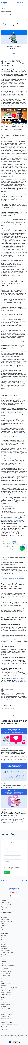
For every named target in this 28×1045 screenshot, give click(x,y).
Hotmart (3, 963)
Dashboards (4, 917)
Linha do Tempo (5, 919)
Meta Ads (3, 946)
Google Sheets (5, 954)
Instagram (3, 935)
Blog (2, 8)
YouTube (3, 944)
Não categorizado (6, 11)
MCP (2, 930)
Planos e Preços (5, 902)
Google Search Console (7, 952)
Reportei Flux (4, 1026)
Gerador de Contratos (6, 973)
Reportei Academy (6, 909)
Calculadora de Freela (6, 971)
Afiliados (3, 1006)
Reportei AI (4, 925)
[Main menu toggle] (26, 2)
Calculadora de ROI (6, 975)
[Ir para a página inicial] (14, 888)
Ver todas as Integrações (7, 965)
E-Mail (6, 853)
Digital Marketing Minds (7, 990)
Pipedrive (3, 961)
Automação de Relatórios (7, 921)
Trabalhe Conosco (5, 1004)
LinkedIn (3, 942)
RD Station (3, 957)
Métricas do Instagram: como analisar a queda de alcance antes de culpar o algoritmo (13, 813)
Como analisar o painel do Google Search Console (13, 786)
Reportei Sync (4, 907)
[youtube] (13, 892)
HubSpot (3, 959)
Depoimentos (4, 1002)
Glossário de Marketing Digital (9, 988)
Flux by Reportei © (6, 904)
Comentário (7, 861)
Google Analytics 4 (6, 950)
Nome (6, 849)
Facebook (3, 937)
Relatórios (3, 915)
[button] (20, 2)
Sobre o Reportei (5, 1000)
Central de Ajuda (5, 1008)
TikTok (2, 940)
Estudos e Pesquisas (6, 992)
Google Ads (4, 948)
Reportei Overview (6, 927)
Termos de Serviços (6, 1018)
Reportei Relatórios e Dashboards (9, 1024)
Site (6, 857)
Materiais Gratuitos (6, 983)
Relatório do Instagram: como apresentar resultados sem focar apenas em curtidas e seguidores (13, 752)
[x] (15, 892)
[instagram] (11, 892)
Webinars (3, 985)
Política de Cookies (6, 1016)
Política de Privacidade (7, 1014)
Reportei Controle (5, 923)
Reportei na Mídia (5, 994)
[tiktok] (17, 892)
